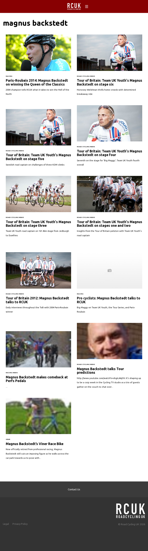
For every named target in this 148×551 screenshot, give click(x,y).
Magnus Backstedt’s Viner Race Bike (38, 430)
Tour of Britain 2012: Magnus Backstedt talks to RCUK (38, 284)
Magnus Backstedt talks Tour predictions (109, 357)
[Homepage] (130, 509)
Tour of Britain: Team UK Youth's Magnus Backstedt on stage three (38, 208)
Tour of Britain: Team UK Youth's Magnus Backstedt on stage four (109, 137)
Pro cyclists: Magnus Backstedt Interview (109, 284)
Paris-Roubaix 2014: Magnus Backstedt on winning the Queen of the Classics (38, 66)
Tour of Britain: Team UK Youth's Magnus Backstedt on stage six (109, 66)
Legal (6, 523)
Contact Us (74, 489)
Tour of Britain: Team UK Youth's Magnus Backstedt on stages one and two (109, 208)
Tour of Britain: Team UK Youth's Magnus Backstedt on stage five (38, 139)
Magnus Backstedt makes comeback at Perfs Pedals (38, 361)
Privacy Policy (20, 523)
